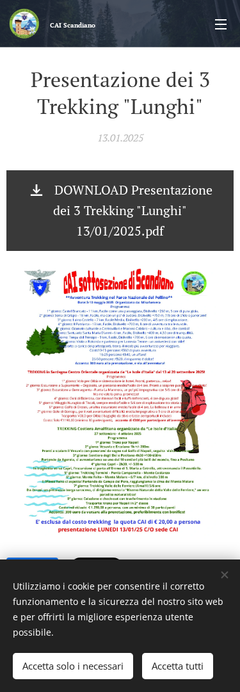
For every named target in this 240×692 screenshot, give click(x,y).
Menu (221, 23)
